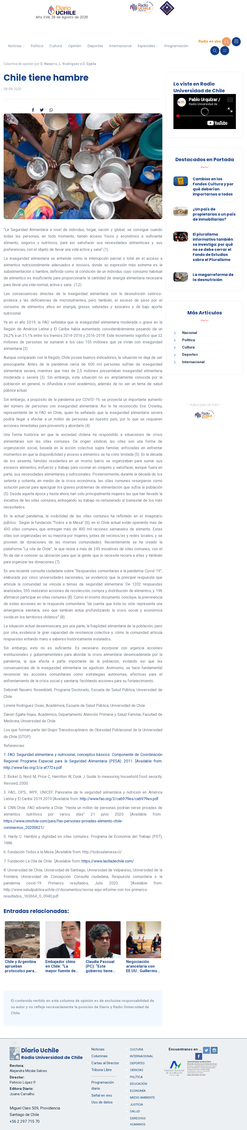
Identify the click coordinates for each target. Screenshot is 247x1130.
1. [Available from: (83, 761)
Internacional (120, 45)
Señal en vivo (101, 1095)
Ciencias (136, 1070)
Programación (176, 45)
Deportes (95, 45)
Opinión (74, 45)
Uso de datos (102, 1102)
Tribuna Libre (101, 1070)
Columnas (99, 1056)
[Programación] (236, 41)
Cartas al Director (105, 1063)
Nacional (189, 333)
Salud (135, 1111)
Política (37, 45)
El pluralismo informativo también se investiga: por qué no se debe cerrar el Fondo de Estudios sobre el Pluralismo (213, 247)
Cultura (55, 45)
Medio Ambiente (142, 1097)
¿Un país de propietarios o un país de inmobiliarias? (214, 214)
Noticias (14, 45)
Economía (138, 1091)
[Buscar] (214, 50)
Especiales (146, 45)
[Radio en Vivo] (226, 41)
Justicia (136, 1104)
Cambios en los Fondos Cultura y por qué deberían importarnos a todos (213, 186)
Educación (138, 1084)
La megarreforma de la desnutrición (213, 277)
